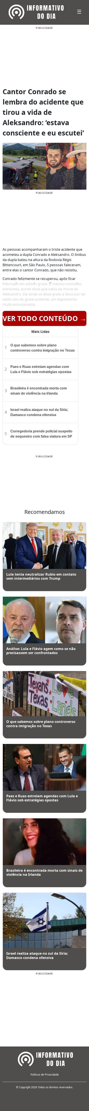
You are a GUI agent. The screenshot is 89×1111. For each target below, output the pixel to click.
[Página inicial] (44, 1058)
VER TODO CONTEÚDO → (44, 318)
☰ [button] (79, 11)
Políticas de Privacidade (44, 1074)
